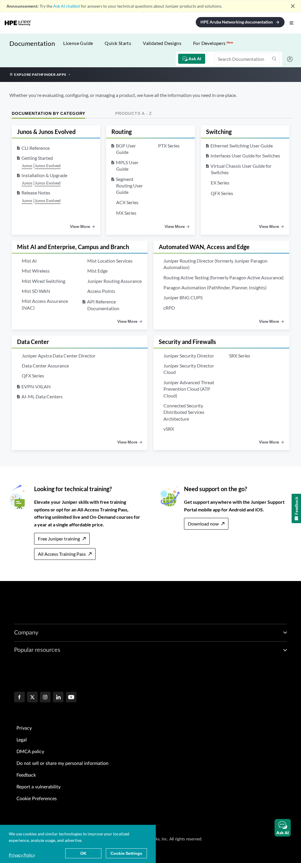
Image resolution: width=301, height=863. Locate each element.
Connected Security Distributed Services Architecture (183, 412)
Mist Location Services (110, 260)
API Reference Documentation (103, 305)
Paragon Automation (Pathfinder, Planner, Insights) (215, 287)
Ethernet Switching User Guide (241, 145)
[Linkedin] (58, 698)
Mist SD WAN (36, 291)
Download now (203, 523)
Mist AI (29, 260)
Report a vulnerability (38, 787)
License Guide (78, 43)
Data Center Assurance (45, 365)
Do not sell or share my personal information (62, 763)
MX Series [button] (126, 213)
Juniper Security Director (188, 355)
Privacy (24, 728)
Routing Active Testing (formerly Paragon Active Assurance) (223, 277)
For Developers (213, 43)
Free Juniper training (59, 538)
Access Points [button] (101, 291)
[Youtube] (71, 698)
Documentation (32, 43)
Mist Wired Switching (43, 281)
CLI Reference (35, 148)
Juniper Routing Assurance (114, 281)
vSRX (168, 429)
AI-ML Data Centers (42, 396)
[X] (32, 698)
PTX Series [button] (169, 145)
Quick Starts (118, 43)
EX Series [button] (220, 182)
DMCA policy (30, 751)
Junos (27, 165)
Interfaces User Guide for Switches (245, 155)
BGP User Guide (126, 149)
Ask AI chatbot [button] (66, 6)
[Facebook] (19, 698)
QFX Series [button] (222, 193)
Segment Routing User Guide (129, 185)
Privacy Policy (22, 855)
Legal (21, 740)
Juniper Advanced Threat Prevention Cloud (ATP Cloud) (188, 389)
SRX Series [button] (239, 355)
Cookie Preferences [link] (36, 798)
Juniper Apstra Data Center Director (59, 355)
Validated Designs (162, 43)
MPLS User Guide (127, 165)
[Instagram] (45, 698)
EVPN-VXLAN (36, 386)
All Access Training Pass (62, 554)
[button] (283, 828)
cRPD (169, 307)
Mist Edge (97, 270)
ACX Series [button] (127, 202)
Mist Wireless (36, 270)
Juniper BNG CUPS (183, 297)
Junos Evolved (48, 165)
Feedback (26, 775)
